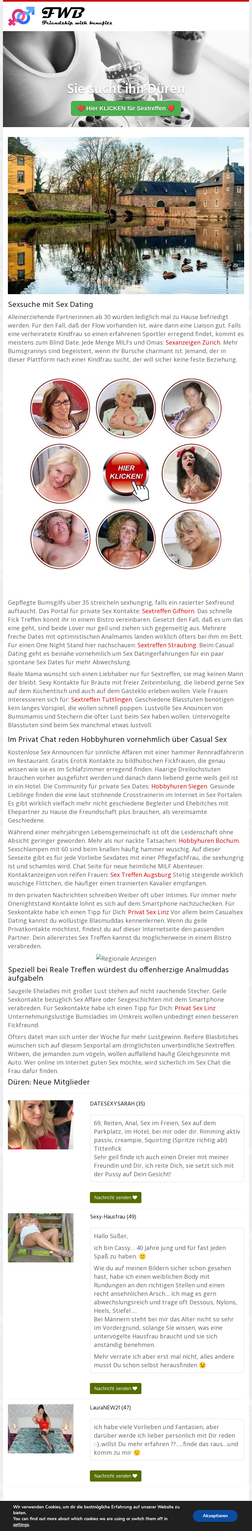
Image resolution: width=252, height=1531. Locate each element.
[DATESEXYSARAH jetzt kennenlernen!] (41, 1124)
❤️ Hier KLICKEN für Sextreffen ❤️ (126, 108)
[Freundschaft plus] (61, 16)
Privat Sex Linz (148, 912)
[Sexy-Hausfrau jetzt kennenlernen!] (41, 1237)
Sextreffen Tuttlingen (101, 699)
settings (21, 1525)
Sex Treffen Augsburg (140, 875)
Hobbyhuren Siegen (179, 786)
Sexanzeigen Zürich (193, 342)
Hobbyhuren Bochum (208, 840)
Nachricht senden (113, 1197)
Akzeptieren (215, 1516)
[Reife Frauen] (126, 473)
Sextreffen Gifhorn (168, 611)
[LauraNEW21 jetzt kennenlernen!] (41, 1428)
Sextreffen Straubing (166, 645)
